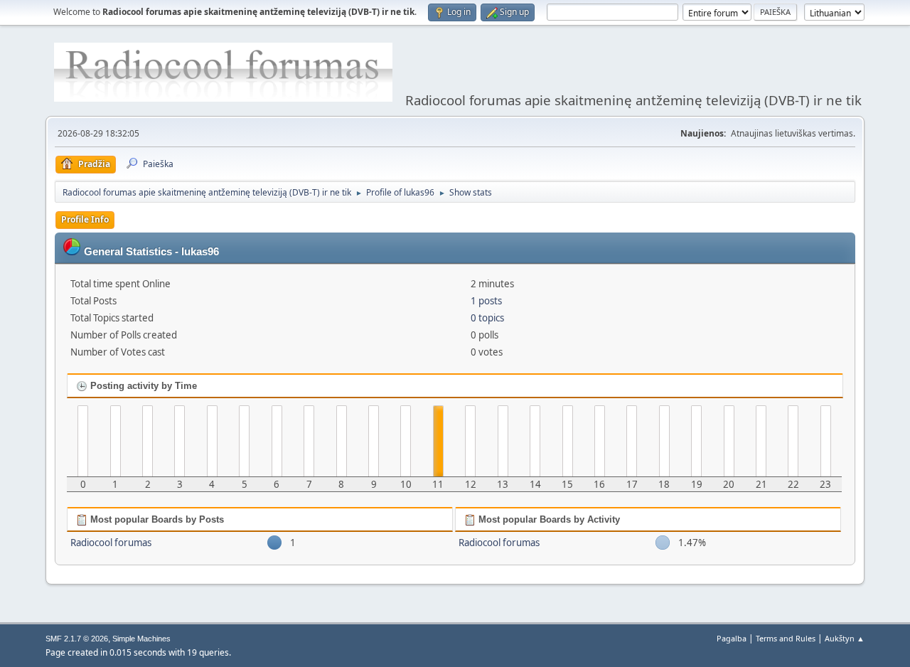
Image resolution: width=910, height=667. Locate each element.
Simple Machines (141, 638)
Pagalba (731, 638)
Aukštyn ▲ (844, 638)
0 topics (487, 317)
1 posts (486, 300)
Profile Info (85, 219)
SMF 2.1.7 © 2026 (77, 638)
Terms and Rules (785, 638)
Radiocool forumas (110, 542)
